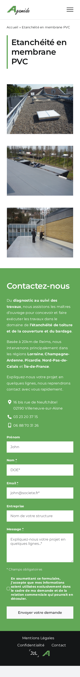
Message (15, 529)
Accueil (12, 27)
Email (12, 483)
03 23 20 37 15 (25, 417)
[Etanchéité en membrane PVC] (40, 109)
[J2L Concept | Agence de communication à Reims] (34, 653)
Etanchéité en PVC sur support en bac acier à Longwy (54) (40, 219)
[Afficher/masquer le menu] (70, 10)
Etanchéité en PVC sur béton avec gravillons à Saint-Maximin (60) (40, 92)
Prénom (13, 437)
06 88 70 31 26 (26, 425)
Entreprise (15, 506)
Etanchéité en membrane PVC (40, 127)
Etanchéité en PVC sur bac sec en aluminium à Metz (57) (40, 154)
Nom (12, 460)
